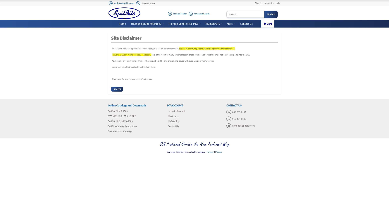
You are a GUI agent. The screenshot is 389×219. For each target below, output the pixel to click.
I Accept (117, 89)
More (230, 23)
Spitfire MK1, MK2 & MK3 (120, 121)
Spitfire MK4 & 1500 (118, 111)
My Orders (173, 116)
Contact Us (246, 23)
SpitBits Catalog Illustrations (122, 126)
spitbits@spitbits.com (124, 3)
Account (268, 3)
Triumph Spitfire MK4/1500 (146, 23)
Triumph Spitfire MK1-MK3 (183, 23)
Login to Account (176, 111)
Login (277, 3)
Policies (218, 152)
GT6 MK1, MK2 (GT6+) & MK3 (122, 116)
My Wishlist (173, 121)
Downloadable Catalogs (120, 131)
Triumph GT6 (212, 23)
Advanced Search (202, 13)
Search (271, 14)
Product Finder (180, 13)
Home (122, 23)
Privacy (210, 152)
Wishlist (258, 3)
